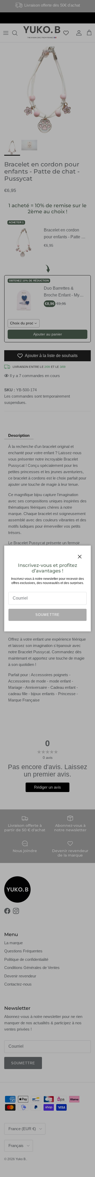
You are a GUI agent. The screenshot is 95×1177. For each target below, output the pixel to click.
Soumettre (47, 615)
